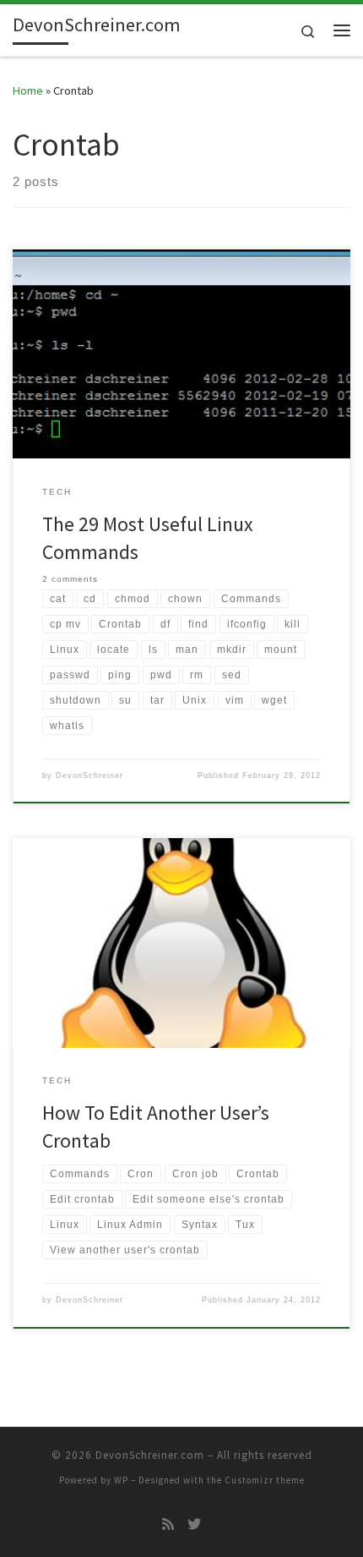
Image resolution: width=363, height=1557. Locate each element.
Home (28, 90)
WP (121, 1480)
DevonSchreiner (89, 775)
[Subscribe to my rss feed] (168, 1524)
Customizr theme (265, 1480)
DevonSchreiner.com (149, 1455)
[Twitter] (194, 1524)
